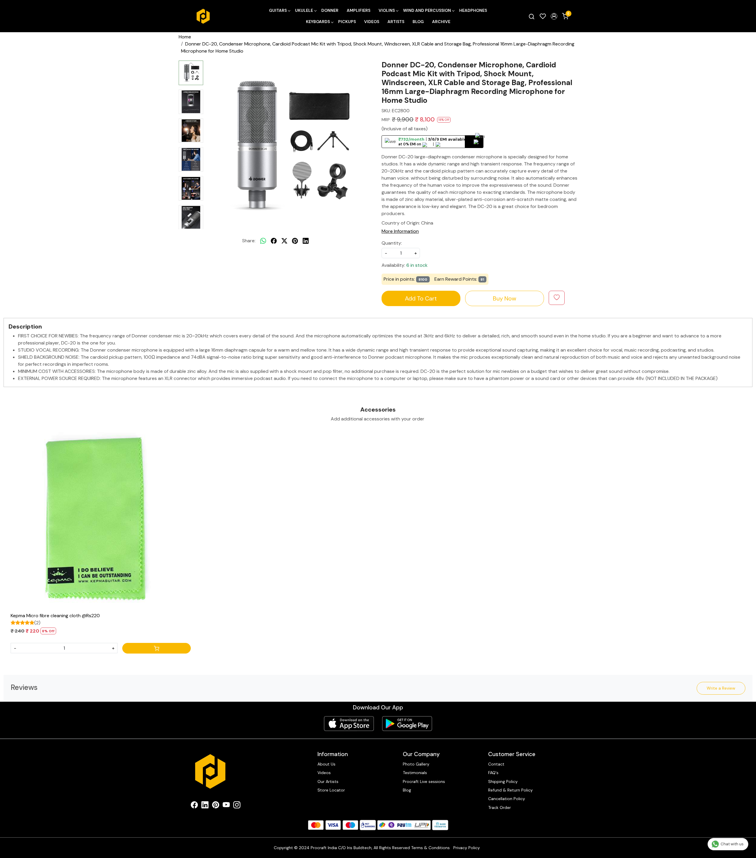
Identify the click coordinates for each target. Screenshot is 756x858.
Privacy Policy (466, 847)
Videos (371, 21)
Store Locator (331, 790)
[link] (531, 16)
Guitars (278, 10)
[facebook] (273, 241)
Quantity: (392, 243)
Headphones (473, 10)
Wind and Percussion (427, 10)
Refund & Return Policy (510, 790)
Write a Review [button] (721, 688)
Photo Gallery (416, 764)
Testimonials (415, 772)
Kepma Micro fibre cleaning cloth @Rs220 (55, 615)
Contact (496, 764)
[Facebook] (194, 806)
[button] (554, 16)
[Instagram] (237, 806)
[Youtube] (226, 806)
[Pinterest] (215, 806)
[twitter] (284, 241)
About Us (326, 764)
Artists (395, 21)
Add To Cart (421, 298)
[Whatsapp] (263, 241)
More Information (400, 231)
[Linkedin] (205, 806)
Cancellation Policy (506, 798)
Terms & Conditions (430, 847)
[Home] (203, 16)
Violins (387, 10)
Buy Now (504, 298)
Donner (329, 10)
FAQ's (493, 772)
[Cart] (156, 648)
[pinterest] (295, 241)
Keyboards (318, 21)
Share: (248, 241)
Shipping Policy (503, 781)
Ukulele (304, 10)
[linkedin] (305, 241)
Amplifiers (358, 10)
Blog (418, 21)
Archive (441, 21)
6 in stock (417, 265)
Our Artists (327, 781)
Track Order (499, 807)
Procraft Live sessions (424, 781)
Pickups (347, 21)
